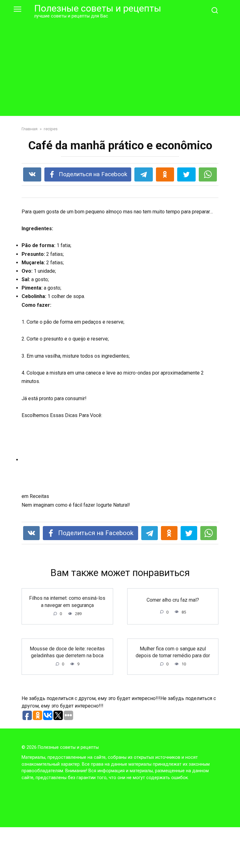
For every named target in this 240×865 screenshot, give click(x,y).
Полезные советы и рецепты (97, 8)
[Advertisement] (120, 66)
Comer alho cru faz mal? (173, 600)
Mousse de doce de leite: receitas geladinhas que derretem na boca (67, 651)
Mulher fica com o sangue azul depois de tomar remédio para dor (173, 651)
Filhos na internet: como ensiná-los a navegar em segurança (67, 601)
